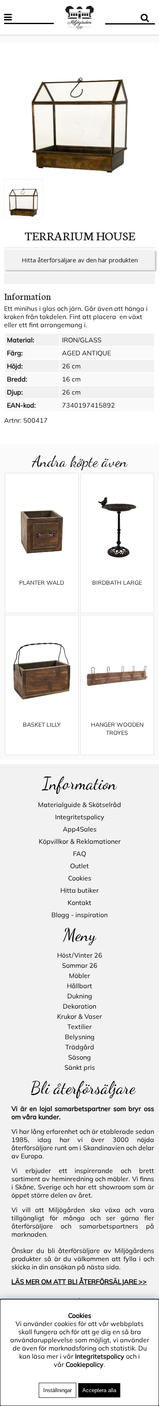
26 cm (71, 366)
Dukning (79, 996)
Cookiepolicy (85, 1364)
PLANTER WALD (41, 582)
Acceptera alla (99, 1390)
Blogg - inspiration (79, 915)
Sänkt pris (79, 1067)
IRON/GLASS (82, 340)
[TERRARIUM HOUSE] (79, 112)
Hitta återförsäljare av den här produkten (80, 260)
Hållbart (79, 986)
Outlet (79, 866)
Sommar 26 (79, 965)
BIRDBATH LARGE (117, 582)
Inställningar (57, 1390)
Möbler (79, 975)
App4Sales (80, 829)
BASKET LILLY (42, 724)
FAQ (79, 853)
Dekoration (79, 1006)
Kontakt (79, 902)
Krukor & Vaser (79, 1016)
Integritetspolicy (79, 817)
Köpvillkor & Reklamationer (80, 841)
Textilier (79, 1026)
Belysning (80, 1037)
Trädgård (79, 1047)
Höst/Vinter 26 (79, 955)
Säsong (79, 1057)
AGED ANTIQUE (86, 353)
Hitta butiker (79, 890)
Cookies (79, 878)
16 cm (71, 379)
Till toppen (16, 39)
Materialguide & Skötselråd (79, 805)
